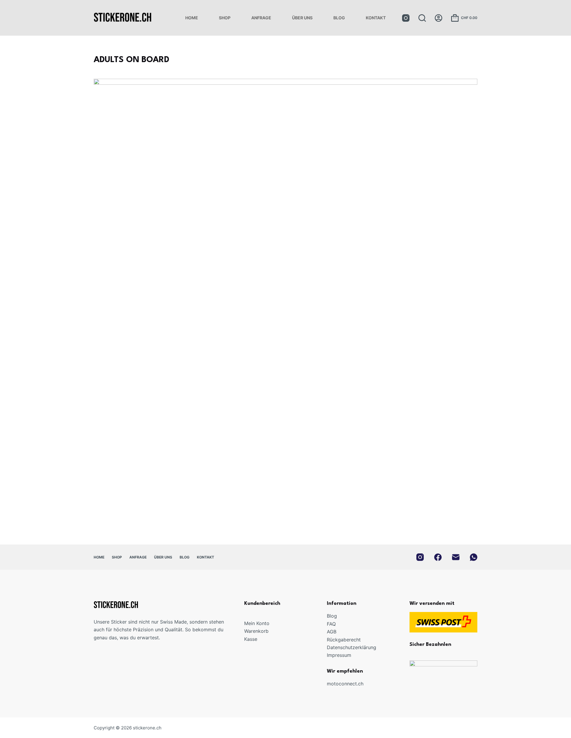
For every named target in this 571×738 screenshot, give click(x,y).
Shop (224, 17)
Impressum (339, 655)
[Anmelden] (438, 18)
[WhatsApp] (473, 557)
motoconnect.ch (345, 684)
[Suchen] (422, 18)
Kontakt (376, 17)
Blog (339, 17)
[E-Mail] (455, 557)
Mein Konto (256, 623)
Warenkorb (256, 631)
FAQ (331, 624)
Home (191, 17)
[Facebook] (438, 557)
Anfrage (261, 17)
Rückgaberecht (344, 640)
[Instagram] (406, 18)
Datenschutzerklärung (351, 647)
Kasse (250, 639)
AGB (331, 632)
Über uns (302, 17)
